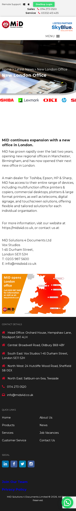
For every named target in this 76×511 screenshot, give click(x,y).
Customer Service (14, 440)
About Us (46, 417)
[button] (50, 36)
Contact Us (47, 440)
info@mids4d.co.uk (20, 395)
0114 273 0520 (48, 9)
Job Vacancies (49, 432)
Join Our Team (14, 482)
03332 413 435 (49, 12)
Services (7, 432)
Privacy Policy (14, 489)
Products (8, 425)
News (43, 425)
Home (6, 69)
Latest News (24, 69)
